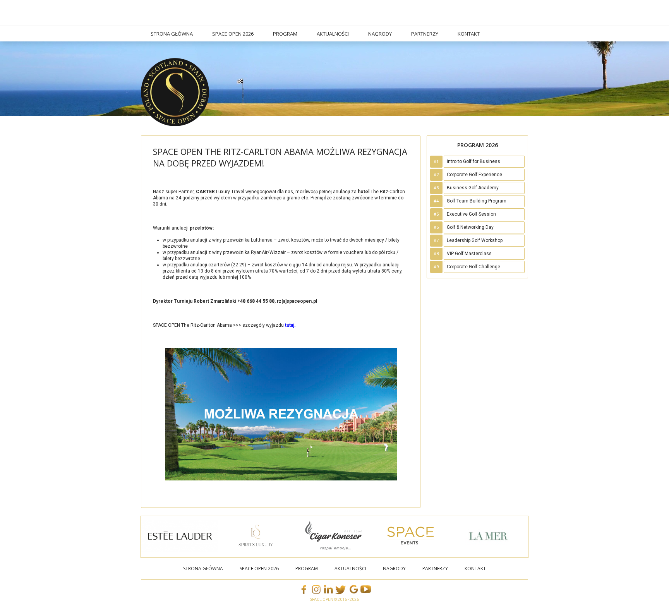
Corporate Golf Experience (474, 174)
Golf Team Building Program (476, 201)
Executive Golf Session (471, 214)
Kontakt (469, 33)
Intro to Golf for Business (473, 161)
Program (285, 33)
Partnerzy (424, 33)
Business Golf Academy (473, 187)
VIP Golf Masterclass (469, 253)
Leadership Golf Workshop (475, 240)
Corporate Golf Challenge (473, 266)
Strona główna (172, 33)
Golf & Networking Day (470, 227)
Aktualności (333, 33)
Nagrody (380, 33)
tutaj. (290, 325)
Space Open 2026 (233, 33)
